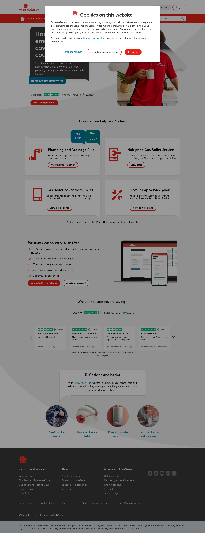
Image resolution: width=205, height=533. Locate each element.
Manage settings (73, 52)
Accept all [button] (133, 52)
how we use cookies (93, 38)
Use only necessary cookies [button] (104, 52)
